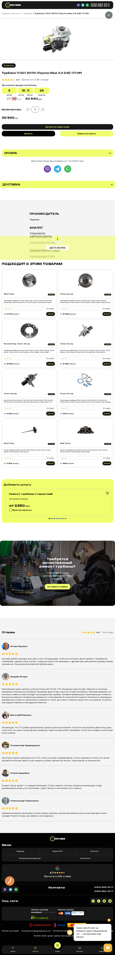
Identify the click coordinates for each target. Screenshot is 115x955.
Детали (50, 314)
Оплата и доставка (10, 931)
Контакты (85, 858)
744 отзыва (107, 632)
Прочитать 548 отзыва (57, 876)
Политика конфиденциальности (35, 931)
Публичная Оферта (62, 931)
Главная (6, 13)
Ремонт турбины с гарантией (31, 494)
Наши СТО (57, 851)
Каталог (16, 13)
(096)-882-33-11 (100, 6)
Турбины (27, 13)
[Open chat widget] (108, 948)
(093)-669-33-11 (100, 4)
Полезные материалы (30, 858)
